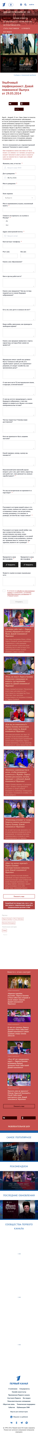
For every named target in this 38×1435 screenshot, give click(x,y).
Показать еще (19, 896)
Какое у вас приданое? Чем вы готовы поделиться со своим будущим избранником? (17, 293)
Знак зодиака (8, 193)
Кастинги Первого (14, 1398)
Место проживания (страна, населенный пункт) (18, 205)
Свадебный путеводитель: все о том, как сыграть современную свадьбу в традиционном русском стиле (19, 905)
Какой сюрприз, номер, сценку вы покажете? (15, 454)
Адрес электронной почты (13, 232)
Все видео (27, 1398)
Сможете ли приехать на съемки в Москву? (16, 217)
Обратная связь (9, 1404)
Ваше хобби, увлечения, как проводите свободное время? (17, 325)
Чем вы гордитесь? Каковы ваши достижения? (15, 421)
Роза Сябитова (18, 919)
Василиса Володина (9, 923)
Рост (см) (6, 252)
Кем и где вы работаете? (12, 276)
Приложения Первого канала (19, 1395)
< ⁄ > (17, 109)
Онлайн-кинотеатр (19, 1392)
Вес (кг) (23, 252)
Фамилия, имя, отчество (12, 163)
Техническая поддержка (26, 1404)
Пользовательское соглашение (19, 1401)
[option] (9, 63)
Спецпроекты (24, 1389)
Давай (14, 12)
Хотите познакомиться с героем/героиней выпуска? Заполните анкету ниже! (19, 146)
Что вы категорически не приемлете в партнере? (17, 491)
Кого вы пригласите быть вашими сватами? (15, 437)
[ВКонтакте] (13, 103)
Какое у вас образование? (12, 262)
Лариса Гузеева (7, 919)
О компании (12, 1389)
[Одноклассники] (24, 103)
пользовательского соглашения (18, 594)
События (11, 1407)
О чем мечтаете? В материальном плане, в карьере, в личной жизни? (18, 383)
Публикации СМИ (23, 1407)
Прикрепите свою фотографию (9, 558)
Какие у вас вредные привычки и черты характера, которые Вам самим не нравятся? (18, 343)
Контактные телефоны (11, 242)
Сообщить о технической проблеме (25, 75)
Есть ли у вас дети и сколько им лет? (16, 310)
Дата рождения (9, 173)
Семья (4, 930)
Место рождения (9, 183)
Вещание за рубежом (20, 1417)
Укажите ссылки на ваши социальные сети (17, 574)
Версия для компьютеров (19, 1411)
